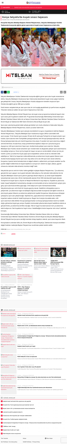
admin (13, 234)
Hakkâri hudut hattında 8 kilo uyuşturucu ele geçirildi (28, 7)
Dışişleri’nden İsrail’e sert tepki (26, 346)
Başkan (8, 229)
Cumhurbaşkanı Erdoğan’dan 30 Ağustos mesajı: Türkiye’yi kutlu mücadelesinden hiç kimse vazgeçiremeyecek (41, 336)
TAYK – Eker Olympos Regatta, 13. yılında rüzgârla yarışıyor (23, 288)
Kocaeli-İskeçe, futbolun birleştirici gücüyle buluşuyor (8, 262)
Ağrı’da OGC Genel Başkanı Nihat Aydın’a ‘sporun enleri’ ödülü (40, 262)
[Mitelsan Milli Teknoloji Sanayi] (33, 76)
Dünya (19, 344)
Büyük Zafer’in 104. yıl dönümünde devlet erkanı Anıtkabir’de (34, 325)
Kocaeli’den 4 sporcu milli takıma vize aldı (8, 287)
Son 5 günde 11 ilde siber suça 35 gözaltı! (29, 367)
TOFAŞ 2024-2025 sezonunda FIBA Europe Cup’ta (57, 262)
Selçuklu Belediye (18, 229)
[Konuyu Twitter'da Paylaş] (5, 92)
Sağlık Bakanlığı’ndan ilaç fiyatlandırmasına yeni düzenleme (34, 387)
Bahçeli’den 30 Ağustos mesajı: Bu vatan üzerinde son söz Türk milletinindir (39, 377)
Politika (19, 375)
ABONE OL (16, 92)
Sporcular (28, 229)
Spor (8, 19)
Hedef (12, 229)
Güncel (19, 313)
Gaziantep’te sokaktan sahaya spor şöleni (24, 261)
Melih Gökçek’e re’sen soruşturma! (27, 356)
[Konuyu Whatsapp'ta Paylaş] (8, 92)
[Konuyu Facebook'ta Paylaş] (2, 92)
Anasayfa (4, 19)
